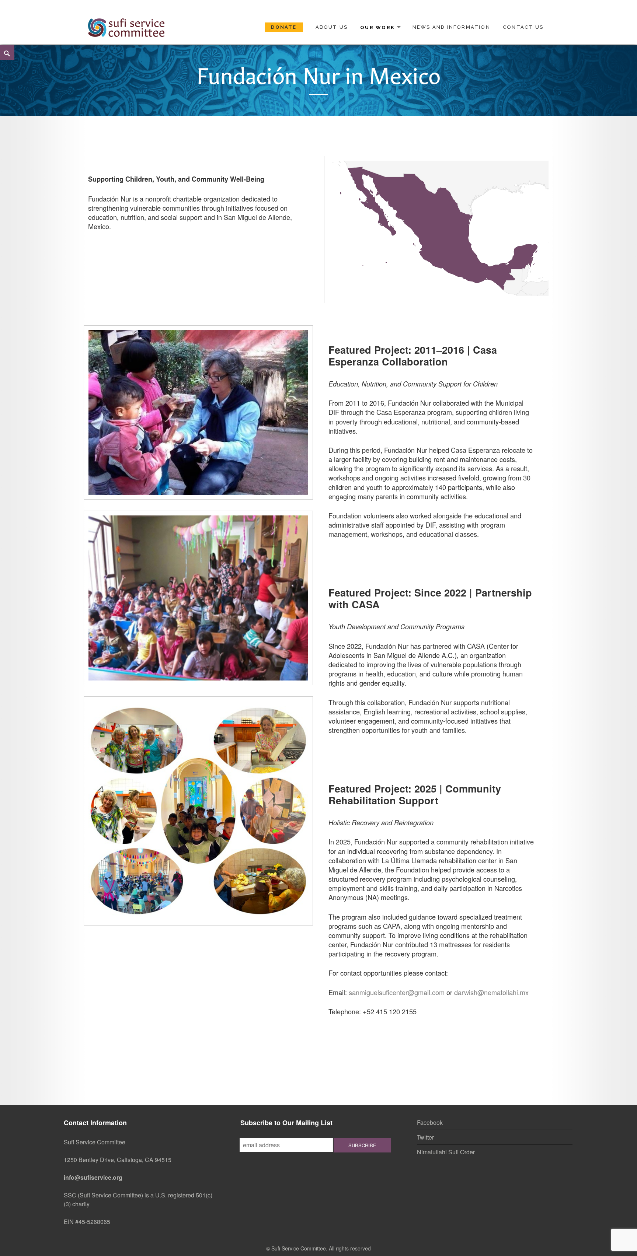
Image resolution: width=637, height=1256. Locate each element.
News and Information (451, 27)
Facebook (430, 1122)
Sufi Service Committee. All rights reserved (321, 1248)
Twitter (425, 1137)
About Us (332, 27)
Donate (283, 27)
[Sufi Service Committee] (126, 26)
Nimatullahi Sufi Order (446, 1152)
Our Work (377, 27)
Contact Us (523, 27)
